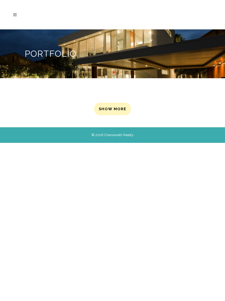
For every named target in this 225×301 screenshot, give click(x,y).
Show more (112, 109)
